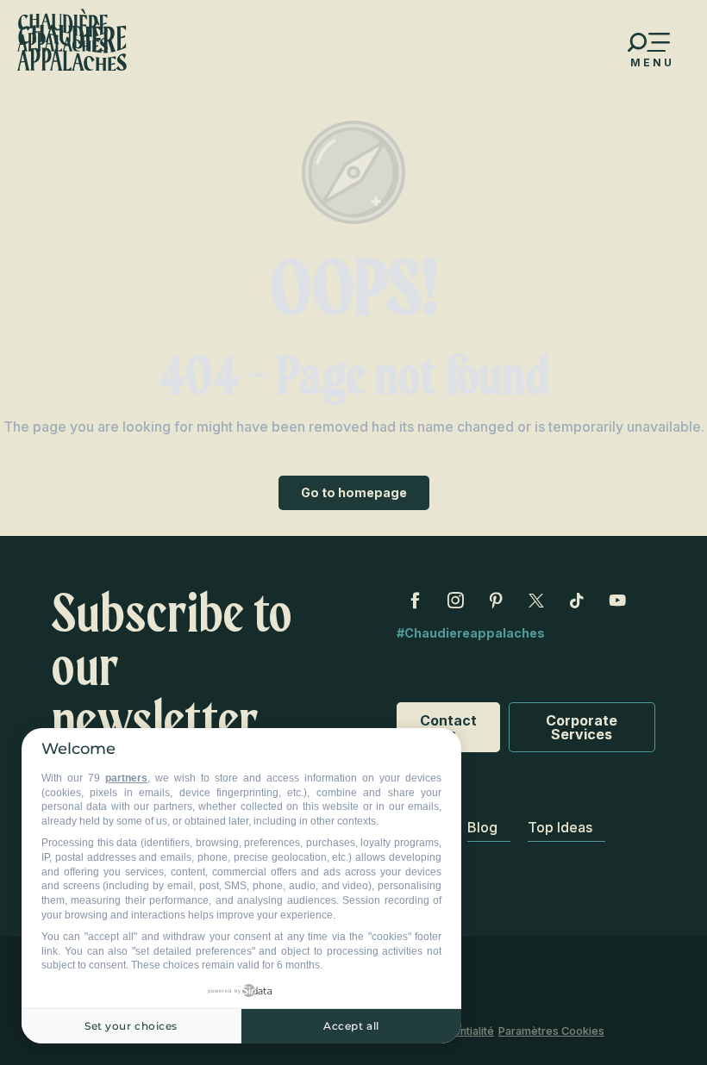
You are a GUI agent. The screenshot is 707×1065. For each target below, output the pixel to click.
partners (126, 778)
